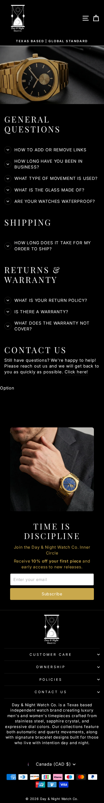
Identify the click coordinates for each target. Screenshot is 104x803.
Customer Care (51, 654)
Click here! (76, 371)
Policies (50, 679)
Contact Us (51, 692)
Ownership (50, 667)
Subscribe (52, 593)
